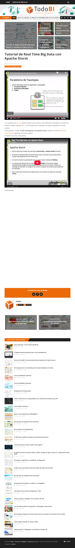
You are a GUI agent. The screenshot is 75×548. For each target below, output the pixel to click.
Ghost (14, 544)
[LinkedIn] (64, 18)
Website (21, 304)
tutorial (8, 66)
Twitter (29, 304)
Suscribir (67, 541)
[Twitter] (61, 18)
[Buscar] (68, 2)
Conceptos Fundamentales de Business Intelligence (36, 18)
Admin (7, 63)
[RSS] (67, 18)
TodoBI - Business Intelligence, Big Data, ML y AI (24, 541)
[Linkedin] (33, 294)
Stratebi (19, 123)
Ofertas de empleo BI (20, 2)
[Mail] (70, 18)
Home (8, 2)
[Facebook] (37, 294)
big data (17, 66)
